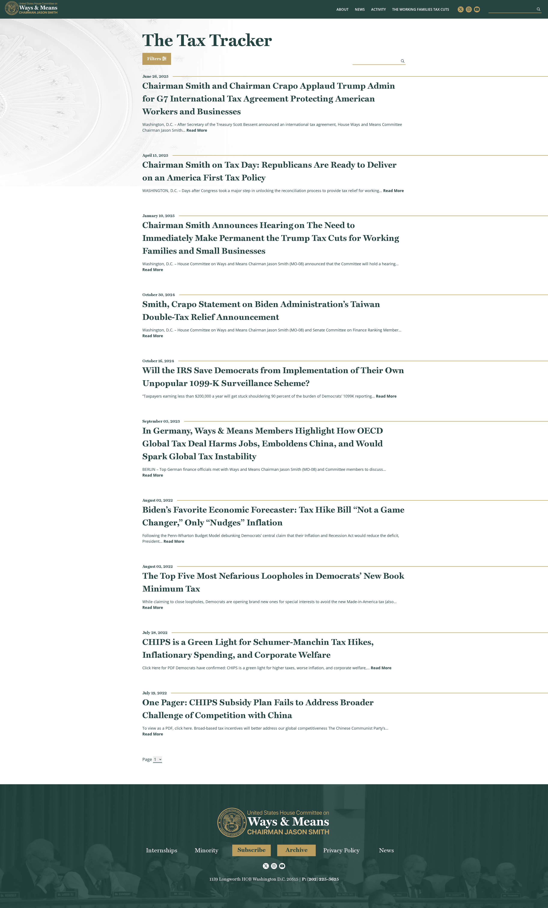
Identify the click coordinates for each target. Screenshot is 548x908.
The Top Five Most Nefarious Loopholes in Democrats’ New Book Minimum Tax (273, 582)
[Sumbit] (539, 9)
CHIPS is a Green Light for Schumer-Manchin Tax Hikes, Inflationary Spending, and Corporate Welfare (258, 648)
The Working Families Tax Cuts (420, 9)
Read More (196, 130)
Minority (206, 850)
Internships (161, 850)
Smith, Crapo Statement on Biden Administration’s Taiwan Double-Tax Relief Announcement (261, 310)
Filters (154, 58)
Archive (297, 849)
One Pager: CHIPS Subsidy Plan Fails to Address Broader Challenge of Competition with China (258, 708)
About (342, 9)
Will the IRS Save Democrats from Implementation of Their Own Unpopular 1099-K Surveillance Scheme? (273, 376)
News (360, 9)
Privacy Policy (341, 850)
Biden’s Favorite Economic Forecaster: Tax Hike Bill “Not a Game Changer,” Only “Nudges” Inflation (273, 516)
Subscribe (252, 849)
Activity (378, 9)
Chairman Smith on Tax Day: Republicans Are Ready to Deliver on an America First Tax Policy (269, 171)
